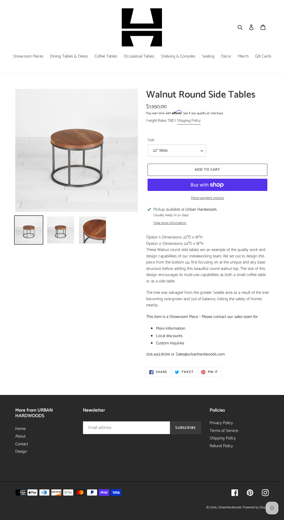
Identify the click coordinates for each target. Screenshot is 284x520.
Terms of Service (224, 430)
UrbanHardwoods (230, 507)
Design (21, 451)
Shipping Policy (189, 121)
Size (151, 140)
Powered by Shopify (256, 507)
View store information (169, 223)
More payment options (207, 198)
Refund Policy (221, 445)
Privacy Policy (221, 422)
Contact (21, 444)
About (20, 436)
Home (20, 428)
